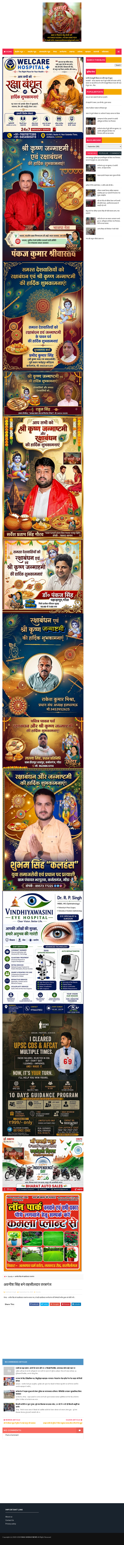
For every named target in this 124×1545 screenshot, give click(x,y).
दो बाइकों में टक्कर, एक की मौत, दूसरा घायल (98, 102)
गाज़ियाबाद (105, 52)
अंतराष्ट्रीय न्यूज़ (44, 52)
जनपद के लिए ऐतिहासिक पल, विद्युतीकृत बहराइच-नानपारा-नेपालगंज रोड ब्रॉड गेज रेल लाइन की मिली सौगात (49, 1379)
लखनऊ (72, 52)
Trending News (92, 153)
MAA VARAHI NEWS (29, 1537)
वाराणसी (96, 52)
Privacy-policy (10, 1524)
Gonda (10, 1276)
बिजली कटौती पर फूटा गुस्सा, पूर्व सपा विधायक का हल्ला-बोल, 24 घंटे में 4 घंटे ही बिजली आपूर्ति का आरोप (47, 1405)
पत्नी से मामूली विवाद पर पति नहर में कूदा (99, 78)
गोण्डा (55, 52)
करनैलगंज (63, 52)
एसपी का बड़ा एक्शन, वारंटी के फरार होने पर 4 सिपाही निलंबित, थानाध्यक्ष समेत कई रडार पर (45, 1368)
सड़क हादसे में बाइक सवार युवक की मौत (108, 175)
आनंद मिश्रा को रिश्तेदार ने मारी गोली (107, 229)
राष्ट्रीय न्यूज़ (32, 52)
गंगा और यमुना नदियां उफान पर (95, 239)
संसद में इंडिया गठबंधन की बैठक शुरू (96, 108)
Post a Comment (12, 1435)
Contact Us (9, 1520)
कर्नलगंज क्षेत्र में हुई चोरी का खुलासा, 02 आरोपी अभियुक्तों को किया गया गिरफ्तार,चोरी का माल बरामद (109, 130)
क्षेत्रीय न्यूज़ (19, 52)
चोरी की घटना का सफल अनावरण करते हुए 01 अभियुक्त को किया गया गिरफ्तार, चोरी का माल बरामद (108, 221)
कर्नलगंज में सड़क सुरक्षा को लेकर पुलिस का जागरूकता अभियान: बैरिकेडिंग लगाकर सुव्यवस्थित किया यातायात (48, 1392)
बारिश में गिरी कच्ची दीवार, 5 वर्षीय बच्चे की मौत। (100, 185)
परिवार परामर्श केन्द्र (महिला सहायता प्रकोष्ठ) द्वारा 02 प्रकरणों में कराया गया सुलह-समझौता (108, 192)
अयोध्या (80, 52)
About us (8, 1517)
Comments (115, 153)
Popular (103, 153)
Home (9, 52)
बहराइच (88, 52)
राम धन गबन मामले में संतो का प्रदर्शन (96, 97)
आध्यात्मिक (7, 58)
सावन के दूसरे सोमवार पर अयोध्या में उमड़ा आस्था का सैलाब (103, 113)
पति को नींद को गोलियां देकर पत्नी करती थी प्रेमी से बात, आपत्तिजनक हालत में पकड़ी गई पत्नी (108, 203)
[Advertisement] (42, 1334)
